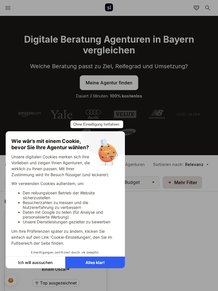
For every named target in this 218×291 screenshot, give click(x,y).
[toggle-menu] (8, 8)
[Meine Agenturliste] (196, 8)
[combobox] (125, 182)
